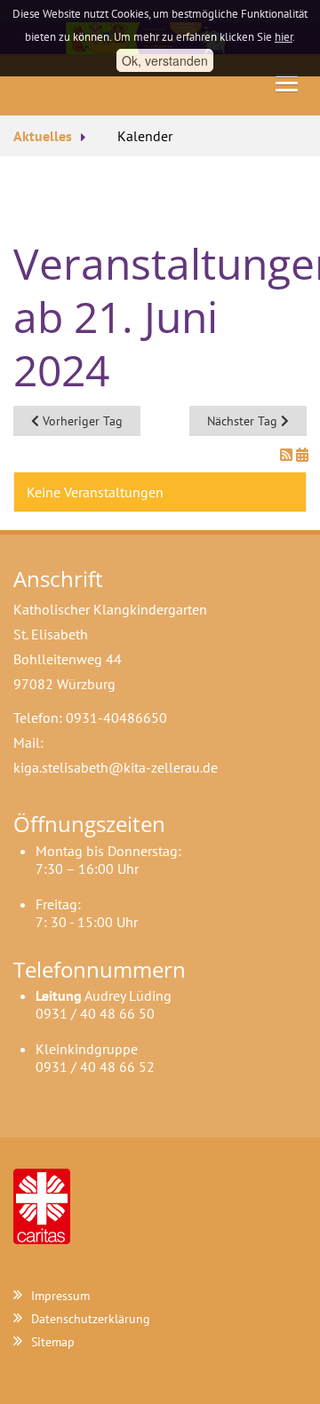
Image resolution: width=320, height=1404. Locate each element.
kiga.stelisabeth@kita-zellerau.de (115, 767)
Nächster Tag (244, 421)
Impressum (60, 1296)
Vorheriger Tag (81, 421)
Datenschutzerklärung (90, 1319)
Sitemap (53, 1342)
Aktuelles (42, 136)
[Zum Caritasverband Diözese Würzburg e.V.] (41, 1205)
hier (283, 36)
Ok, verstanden (165, 60)
